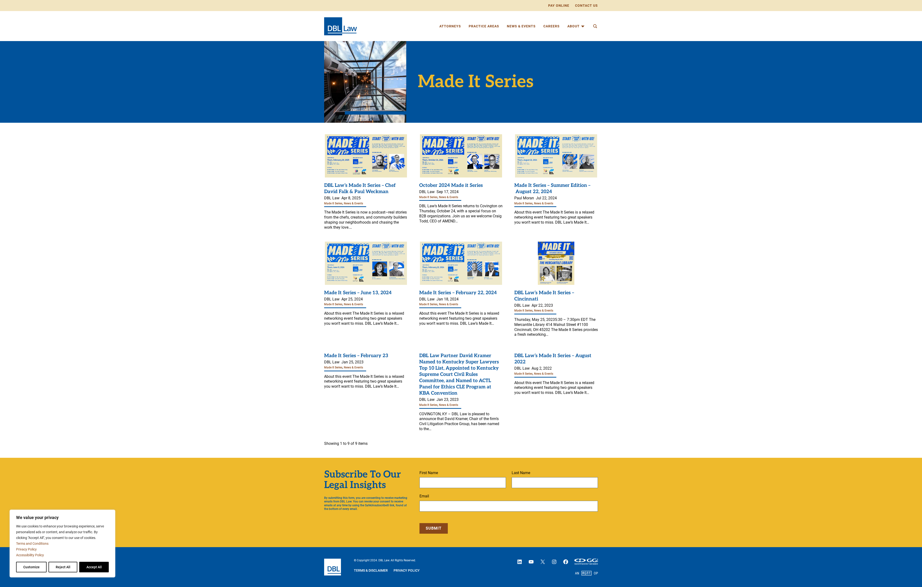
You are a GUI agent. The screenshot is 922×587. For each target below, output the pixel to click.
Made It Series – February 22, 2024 (458, 293)
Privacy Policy (26, 549)
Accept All (94, 567)
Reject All (63, 567)
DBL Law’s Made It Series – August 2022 (552, 359)
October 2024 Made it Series (451, 185)
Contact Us (586, 5)
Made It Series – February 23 (356, 356)
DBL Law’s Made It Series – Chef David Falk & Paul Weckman (360, 189)
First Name (428, 473)
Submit (434, 528)
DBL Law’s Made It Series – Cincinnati (544, 296)
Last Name (521, 473)
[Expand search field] (595, 26)
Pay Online (558, 5)
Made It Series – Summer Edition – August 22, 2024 (552, 189)
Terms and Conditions (32, 543)
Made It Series (333, 203)
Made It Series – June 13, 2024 (358, 293)
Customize (31, 567)
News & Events (353, 203)
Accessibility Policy (30, 555)
